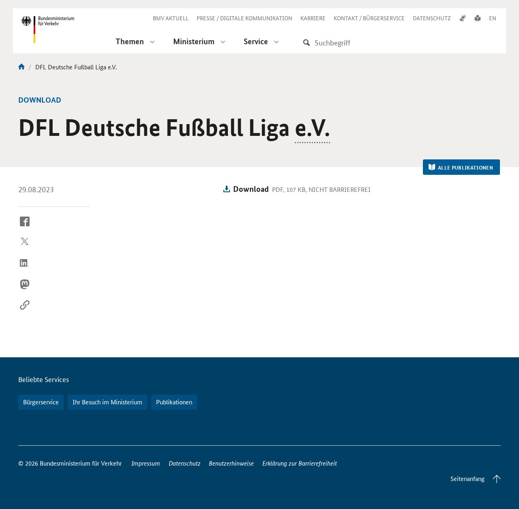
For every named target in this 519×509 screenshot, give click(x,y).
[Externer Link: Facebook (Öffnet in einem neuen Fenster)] (24, 227)
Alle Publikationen (465, 167)
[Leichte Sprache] (477, 18)
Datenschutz (185, 463)
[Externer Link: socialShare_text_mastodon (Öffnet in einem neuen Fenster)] (24, 290)
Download (251, 189)
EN (492, 18)
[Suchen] (306, 42)
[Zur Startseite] (21, 66)
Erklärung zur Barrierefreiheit (299, 463)
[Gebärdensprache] (462, 18)
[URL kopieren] (24, 311)
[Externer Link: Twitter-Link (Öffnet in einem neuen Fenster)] (24, 248)
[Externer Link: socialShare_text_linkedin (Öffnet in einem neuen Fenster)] (24, 269)
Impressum (145, 463)
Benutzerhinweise (231, 463)
